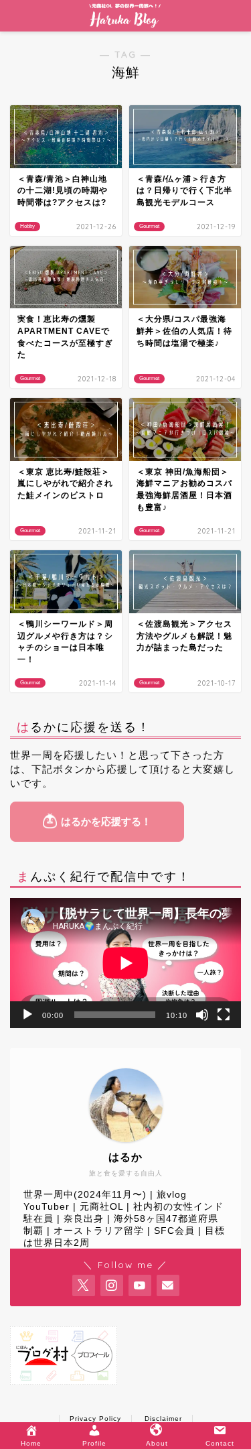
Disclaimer (163, 1418)
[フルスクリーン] (223, 1014)
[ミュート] (202, 1014)
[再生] (27, 1014)
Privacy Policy (95, 1418)
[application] (125, 963)
